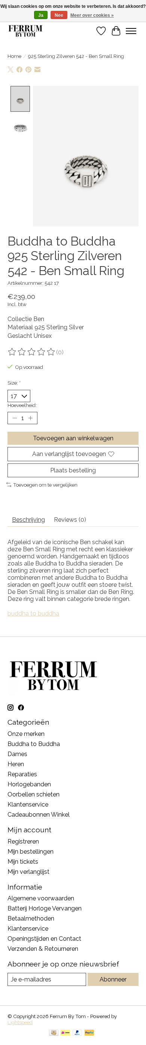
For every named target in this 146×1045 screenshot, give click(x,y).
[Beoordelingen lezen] (31, 352)
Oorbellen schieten (33, 794)
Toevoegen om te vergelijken (45, 485)
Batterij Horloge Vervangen (44, 908)
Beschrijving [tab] (28, 519)
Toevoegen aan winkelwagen (73, 438)
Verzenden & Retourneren (42, 948)
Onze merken (26, 733)
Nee (59, 15)
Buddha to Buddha (33, 743)
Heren (15, 764)
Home (14, 56)
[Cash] (53, 1033)
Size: (14, 383)
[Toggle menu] (131, 31)
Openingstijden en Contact (44, 938)
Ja (40, 15)
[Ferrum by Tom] (25, 30)
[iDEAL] (65, 1033)
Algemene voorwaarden (40, 898)
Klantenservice (27, 804)
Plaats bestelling (73, 470)
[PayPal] (77, 1033)
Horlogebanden (29, 784)
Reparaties (22, 774)
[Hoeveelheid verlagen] (14, 418)
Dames (17, 754)
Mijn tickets (22, 861)
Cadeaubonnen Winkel (38, 814)
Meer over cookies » (92, 15)
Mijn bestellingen (30, 851)
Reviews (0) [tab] (70, 519)
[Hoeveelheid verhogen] (30, 418)
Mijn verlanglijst (28, 871)
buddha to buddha (33, 613)
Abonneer (113, 979)
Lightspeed (20, 1022)
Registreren (23, 841)
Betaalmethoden (30, 918)
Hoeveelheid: (22, 405)
